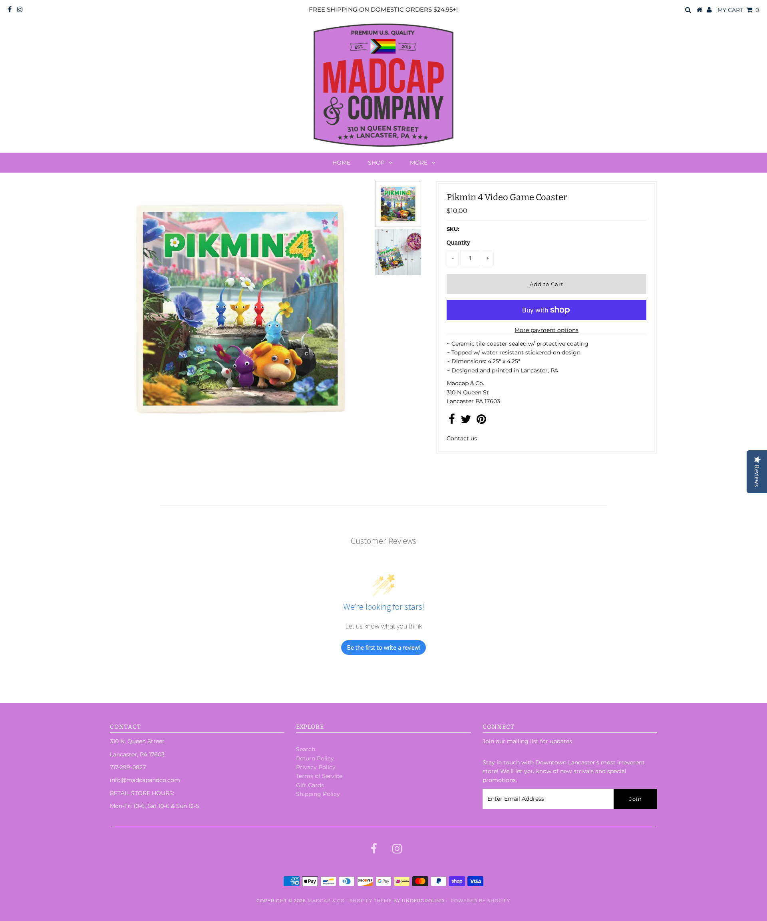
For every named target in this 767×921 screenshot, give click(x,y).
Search (305, 749)
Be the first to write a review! (383, 647)
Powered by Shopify (480, 900)
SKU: (453, 229)
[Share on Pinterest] (481, 421)
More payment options (546, 330)
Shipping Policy (318, 794)
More (418, 162)
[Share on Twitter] (466, 421)
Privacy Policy (316, 767)
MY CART (738, 10)
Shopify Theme (371, 900)
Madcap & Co (326, 900)
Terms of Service (319, 776)
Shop (376, 162)
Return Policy (315, 758)
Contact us (462, 438)
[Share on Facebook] (452, 421)
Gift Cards (310, 785)
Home (341, 162)
